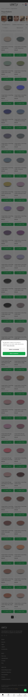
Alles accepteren (14, 353)
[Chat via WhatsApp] (25, 690)
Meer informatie (10, 345)
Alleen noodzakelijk (14, 349)
